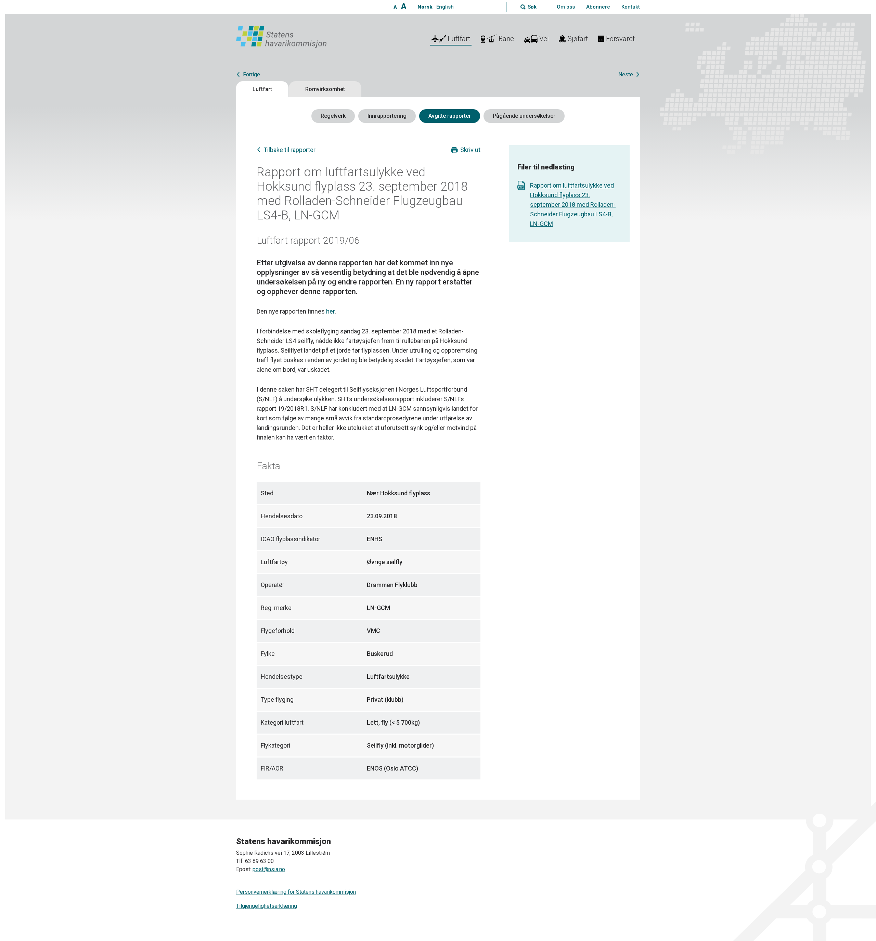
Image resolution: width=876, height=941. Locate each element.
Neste (625, 74)
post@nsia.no (269, 869)
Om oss (566, 7)
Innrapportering (387, 116)
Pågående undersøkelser (524, 116)
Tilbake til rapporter (289, 149)
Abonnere (598, 7)
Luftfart (262, 89)
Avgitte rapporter (449, 116)
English (445, 7)
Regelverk (333, 116)
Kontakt (630, 7)
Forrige (251, 74)
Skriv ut (470, 149)
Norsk (424, 7)
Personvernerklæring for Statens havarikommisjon (296, 892)
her (330, 311)
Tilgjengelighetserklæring (266, 906)
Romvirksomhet (325, 89)
